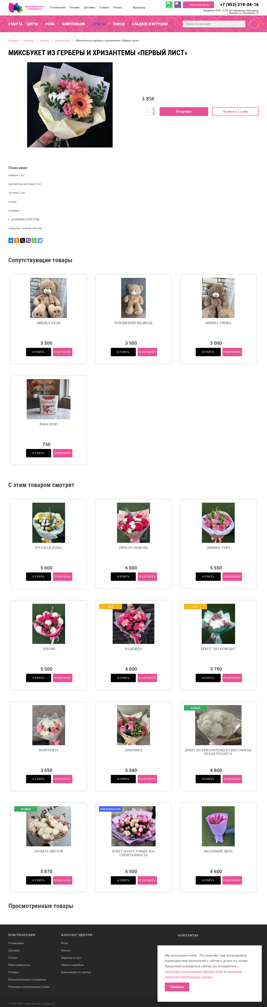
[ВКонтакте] (10, 240)
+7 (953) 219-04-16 (239, 4)
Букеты (44, 40)
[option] (69, 104)
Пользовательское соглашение (27, 979)
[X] (22, 240)
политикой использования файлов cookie (194, 971)
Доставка (14, 950)
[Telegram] (40, 240)
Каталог (28, 40)
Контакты (139, 7)
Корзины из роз (71, 957)
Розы (64, 943)
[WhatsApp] (34, 240)
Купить (38, 351)
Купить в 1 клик (235, 111)
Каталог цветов (76, 935)
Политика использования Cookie (28, 986)
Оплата (12, 957)
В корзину (183, 111)
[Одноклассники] (16, 240)
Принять (177, 987)
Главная (13, 40)
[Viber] (28, 240)
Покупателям (21, 935)
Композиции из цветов (76, 972)
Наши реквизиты (19, 964)
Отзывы (13, 972)
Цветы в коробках (72, 964)
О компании (16, 943)
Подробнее (62, 351)
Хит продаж (62, 40)
